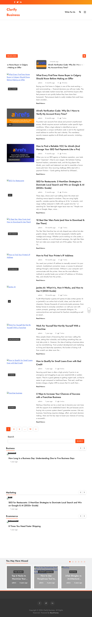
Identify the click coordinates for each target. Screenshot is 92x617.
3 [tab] (75, 561)
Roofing (73, 572)
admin (40, 83)
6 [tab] (84, 561)
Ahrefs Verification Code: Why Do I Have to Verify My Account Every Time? (57, 112)
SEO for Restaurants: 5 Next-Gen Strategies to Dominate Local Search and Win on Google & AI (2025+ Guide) (60, 185)
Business (12, 408)
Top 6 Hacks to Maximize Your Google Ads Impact (19, 578)
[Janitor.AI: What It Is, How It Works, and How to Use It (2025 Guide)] (20, 295)
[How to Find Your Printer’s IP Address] (20, 262)
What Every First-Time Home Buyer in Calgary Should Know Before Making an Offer (58, 77)
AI (9, 301)
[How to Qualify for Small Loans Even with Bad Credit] (20, 368)
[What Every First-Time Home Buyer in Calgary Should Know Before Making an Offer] (20, 82)
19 (30, 429)
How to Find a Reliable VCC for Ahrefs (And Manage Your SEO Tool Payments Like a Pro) (58, 148)
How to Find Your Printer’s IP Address (54, 255)
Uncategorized (14, 160)
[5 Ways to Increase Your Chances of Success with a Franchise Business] (20, 401)
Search (11, 436)
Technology (13, 269)
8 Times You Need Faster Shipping (25, 526)
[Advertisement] (46, 37)
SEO (10, 124)
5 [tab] (81, 561)
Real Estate (13, 89)
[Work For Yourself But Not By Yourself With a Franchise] (20, 333)
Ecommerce (13, 521)
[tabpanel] (18, 577)
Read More (40, 103)
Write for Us (70, 12)
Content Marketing (46, 572)
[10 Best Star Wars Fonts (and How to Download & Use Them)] (20, 227)
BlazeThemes (54, 613)
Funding (12, 375)
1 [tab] (69, 561)
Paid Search (18, 572)
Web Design (13, 234)
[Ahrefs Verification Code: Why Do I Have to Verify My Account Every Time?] (39, 64)
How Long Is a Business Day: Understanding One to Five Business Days (41, 458)
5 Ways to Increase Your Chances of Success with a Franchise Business (58, 395)
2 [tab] (72, 561)
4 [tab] (78, 561)
